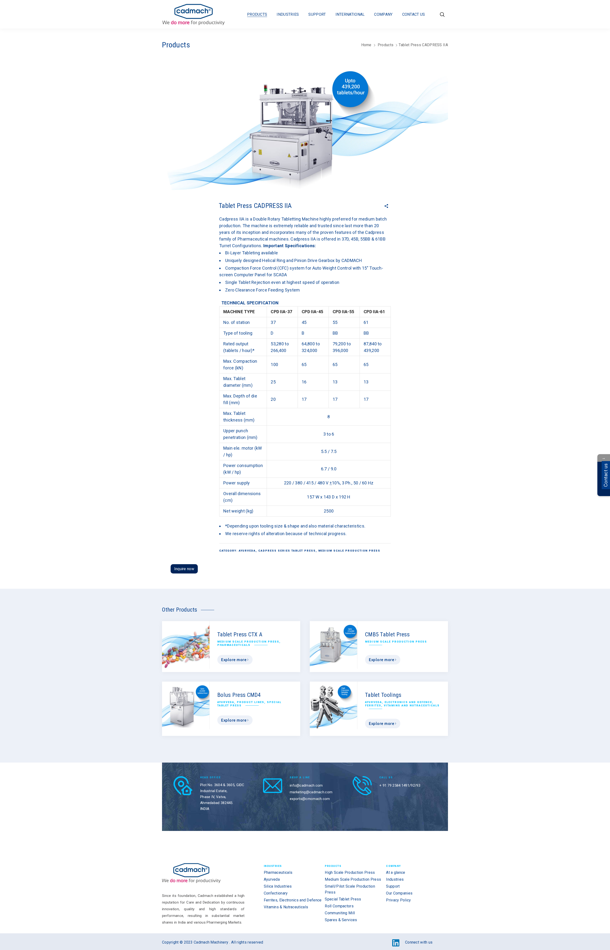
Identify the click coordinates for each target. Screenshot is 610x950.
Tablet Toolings (383, 695)
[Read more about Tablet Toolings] (333, 705)
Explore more (233, 660)
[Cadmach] (193, 14)
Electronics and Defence (408, 702)
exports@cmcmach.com (310, 799)
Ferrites (373, 705)
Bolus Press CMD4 (239, 695)
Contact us (606, 475)
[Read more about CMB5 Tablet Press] (333, 645)
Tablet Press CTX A (239, 634)
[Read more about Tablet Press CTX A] (186, 645)
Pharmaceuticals (233, 645)
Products (385, 45)
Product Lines (250, 702)
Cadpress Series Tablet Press (287, 550)
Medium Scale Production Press (349, 550)
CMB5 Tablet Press (387, 634)
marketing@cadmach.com (311, 792)
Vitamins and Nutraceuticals (412, 705)
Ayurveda (247, 550)
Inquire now (184, 569)
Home (366, 45)
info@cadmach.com (306, 785)
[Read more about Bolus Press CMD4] (186, 705)
